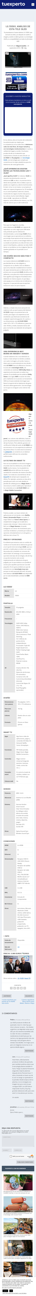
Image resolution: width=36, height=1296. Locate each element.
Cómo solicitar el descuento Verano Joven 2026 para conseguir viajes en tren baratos (17, 1235)
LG (18, 947)
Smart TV (27, 978)
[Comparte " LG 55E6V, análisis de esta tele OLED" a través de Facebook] (11, 988)
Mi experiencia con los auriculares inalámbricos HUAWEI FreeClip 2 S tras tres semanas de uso (17, 1192)
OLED (22, 978)
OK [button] (11, 1291)
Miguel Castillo (21, 46)
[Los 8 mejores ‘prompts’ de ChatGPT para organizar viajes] (18, 1270)
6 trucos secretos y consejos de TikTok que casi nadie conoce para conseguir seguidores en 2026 (17, 1257)
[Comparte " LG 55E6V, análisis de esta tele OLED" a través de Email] (21, 988)
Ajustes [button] (5, 1291)
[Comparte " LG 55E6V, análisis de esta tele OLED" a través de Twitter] (14, 988)
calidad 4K (8, 452)
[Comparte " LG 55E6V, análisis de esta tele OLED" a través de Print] (24, 988)
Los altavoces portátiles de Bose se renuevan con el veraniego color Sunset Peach (18, 1214)
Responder (29, 1051)
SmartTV (6, 477)
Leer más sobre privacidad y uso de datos (14, 1293)
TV (22, 48)
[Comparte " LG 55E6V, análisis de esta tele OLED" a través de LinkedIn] (18, 988)
